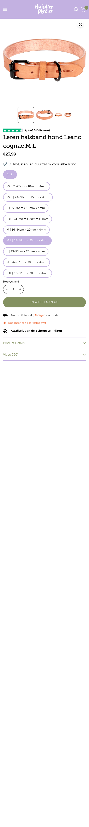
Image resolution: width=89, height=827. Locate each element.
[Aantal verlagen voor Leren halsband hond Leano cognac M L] (6, 289)
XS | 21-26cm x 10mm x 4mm (27, 186)
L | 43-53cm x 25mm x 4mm (26, 251)
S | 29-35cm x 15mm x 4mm (26, 208)
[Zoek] (75, 9)
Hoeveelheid (11, 281)
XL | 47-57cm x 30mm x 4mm (26, 262)
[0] (82, 9)
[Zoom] (80, 24)
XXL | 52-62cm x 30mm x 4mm (27, 273)
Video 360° (10, 354)
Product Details (14, 343)
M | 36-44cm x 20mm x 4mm (26, 229)
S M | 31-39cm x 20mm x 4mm (27, 219)
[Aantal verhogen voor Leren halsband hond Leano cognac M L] (20, 289)
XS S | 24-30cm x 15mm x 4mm (28, 197)
